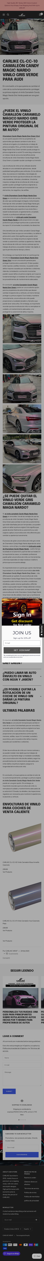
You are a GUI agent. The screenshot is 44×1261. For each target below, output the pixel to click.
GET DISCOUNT (22, 650)
